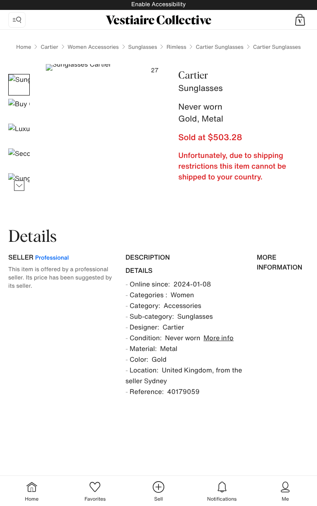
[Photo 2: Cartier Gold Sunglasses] (19, 109)
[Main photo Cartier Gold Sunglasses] (19, 84)
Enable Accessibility (158, 4)
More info (218, 338)
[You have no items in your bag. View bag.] (300, 20)
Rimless (176, 47)
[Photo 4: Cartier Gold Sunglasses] (19, 159)
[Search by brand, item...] (17, 20)
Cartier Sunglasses (220, 47)
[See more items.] (19, 186)
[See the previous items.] (19, 74)
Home (23, 47)
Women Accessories (93, 47)
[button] (300, 20)
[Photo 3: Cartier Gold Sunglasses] (19, 134)
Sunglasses (142, 47)
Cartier (49, 47)
